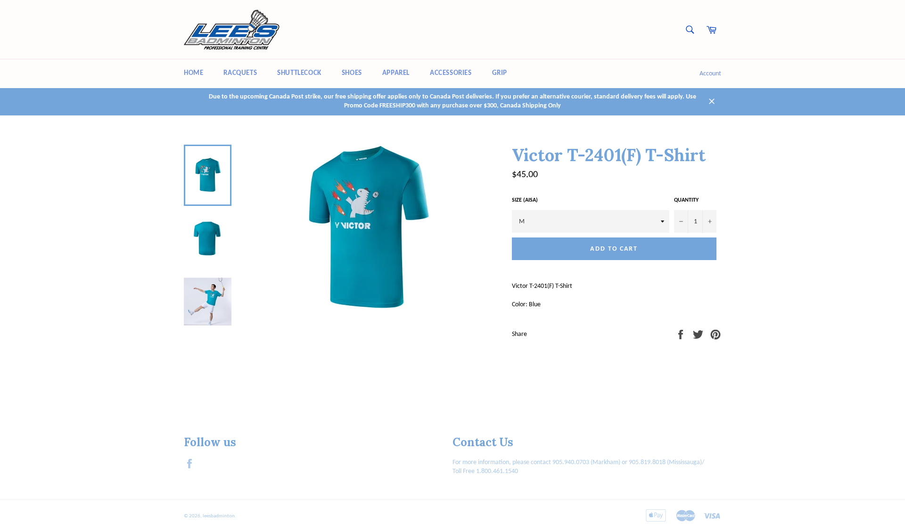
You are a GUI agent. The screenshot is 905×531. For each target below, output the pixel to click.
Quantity (686, 200)
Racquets (240, 73)
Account (710, 73)
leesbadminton (219, 516)
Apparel (396, 73)
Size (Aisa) (525, 200)
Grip (499, 73)
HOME (193, 73)
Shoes (352, 73)
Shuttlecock (299, 73)
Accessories (451, 73)
